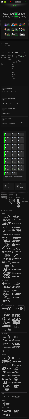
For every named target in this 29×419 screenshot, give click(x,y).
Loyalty (9, 57)
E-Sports (13, 78)
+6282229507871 (19, 62)
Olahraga (16, 16)
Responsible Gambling (3, 58)
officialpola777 (19, 57)
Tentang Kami (3, 55)
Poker (24, 16)
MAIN (7, 24)
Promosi (9, 55)
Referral (9, 59)
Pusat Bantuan (3, 61)
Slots (6, 16)
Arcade (21, 16)
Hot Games (4, 17)
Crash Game (19, 17)
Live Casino (8, 17)
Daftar (25, 1)
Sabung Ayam (13, 81)
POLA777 (24, 56)
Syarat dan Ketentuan (3, 64)
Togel (13, 16)
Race (11, 16)
